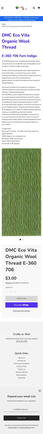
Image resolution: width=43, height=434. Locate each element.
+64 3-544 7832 (21, 341)
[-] (6, 292)
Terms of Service (21, 372)
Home (4, 24)
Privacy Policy (21, 366)
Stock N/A (21, 378)
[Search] (34, 8)
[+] (15, 292)
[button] (20, 239)
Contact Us (21, 361)
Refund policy (21, 375)
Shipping (8, 283)
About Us (21, 358)
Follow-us (21, 369)
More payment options (21, 311)
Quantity (9, 287)
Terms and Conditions (22, 363)
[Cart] (38, 8)
